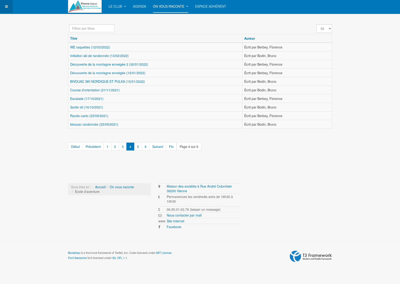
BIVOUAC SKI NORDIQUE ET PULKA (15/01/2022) (107, 81)
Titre (73, 38)
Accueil (100, 187)
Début (75, 146)
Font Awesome (77, 258)
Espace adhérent (210, 6)
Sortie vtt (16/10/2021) (86, 107)
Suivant (157, 146)
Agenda (139, 6)
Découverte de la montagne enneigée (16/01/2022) (107, 72)
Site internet (175, 221)
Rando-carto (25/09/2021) (89, 115)
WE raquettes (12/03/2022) (90, 47)
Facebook (174, 226)
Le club (116, 6)
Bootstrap (74, 253)
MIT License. (164, 253)
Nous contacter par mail (184, 215)
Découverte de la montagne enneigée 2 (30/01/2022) (109, 64)
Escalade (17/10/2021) (86, 98)
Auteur (249, 38)
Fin (171, 146)
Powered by (311, 256)
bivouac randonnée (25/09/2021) (94, 124)
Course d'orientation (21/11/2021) (95, 90)
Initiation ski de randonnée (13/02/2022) (99, 55)
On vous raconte (169, 6)
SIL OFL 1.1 (119, 258)
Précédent (93, 146)
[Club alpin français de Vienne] (85, 6)
